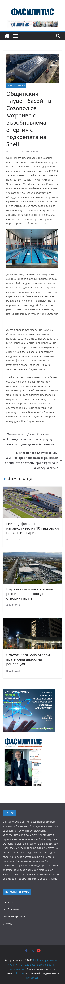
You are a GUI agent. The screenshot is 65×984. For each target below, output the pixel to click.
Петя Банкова (31, 151)
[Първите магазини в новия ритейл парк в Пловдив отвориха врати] (32, 555)
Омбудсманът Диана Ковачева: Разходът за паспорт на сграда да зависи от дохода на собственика (30, 439)
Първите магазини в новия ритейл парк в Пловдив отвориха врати (29, 594)
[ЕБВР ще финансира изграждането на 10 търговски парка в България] (32, 489)
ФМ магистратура (14, 916)
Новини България (16, 85)
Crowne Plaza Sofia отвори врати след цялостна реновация (28, 659)
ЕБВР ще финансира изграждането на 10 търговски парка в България (32, 528)
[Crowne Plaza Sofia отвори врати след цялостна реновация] (32, 620)
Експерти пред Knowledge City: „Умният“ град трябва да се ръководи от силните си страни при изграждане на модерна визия (31, 460)
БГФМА (7, 923)
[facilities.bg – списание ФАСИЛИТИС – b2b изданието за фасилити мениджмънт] (7, 36)
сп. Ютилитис (11, 909)
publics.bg (9, 902)
